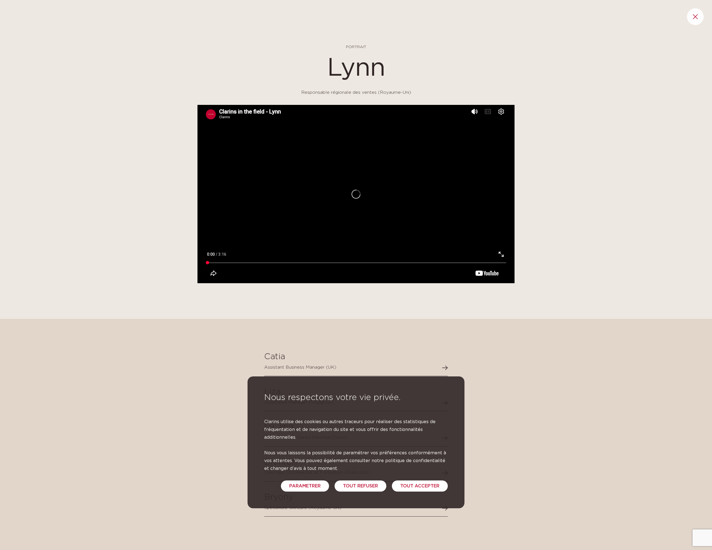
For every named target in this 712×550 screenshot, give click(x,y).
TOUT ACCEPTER (419, 486)
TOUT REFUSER (360, 486)
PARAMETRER (305, 486)
